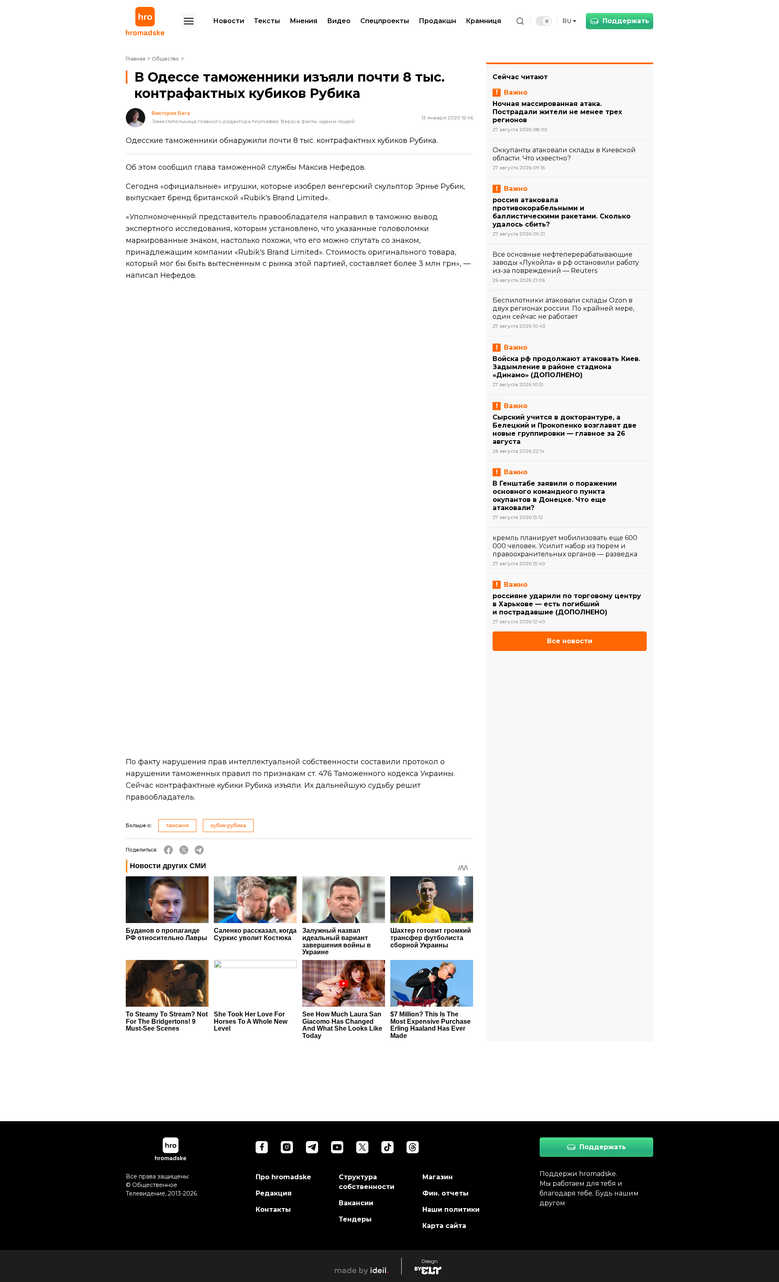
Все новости (569, 641)
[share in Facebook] (168, 849)
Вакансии (356, 1203)
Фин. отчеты (445, 1193)
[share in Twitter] (183, 849)
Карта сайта (444, 1226)
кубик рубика (228, 825)
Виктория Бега (171, 113)
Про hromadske (283, 1177)
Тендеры (355, 1219)
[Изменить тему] (544, 21)
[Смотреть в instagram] (287, 1147)
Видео (339, 21)
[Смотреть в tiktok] (387, 1147)
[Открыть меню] (189, 21)
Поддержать (626, 21)
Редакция (274, 1193)
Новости (228, 21)
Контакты (273, 1209)
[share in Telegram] (199, 849)
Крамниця (483, 21)
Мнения (303, 21)
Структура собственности (366, 1182)
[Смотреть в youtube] (337, 1147)
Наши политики (451, 1209)
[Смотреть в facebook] (262, 1147)
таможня (177, 825)
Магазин (437, 1177)
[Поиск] (520, 21)
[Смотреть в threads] (413, 1147)
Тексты (267, 21)
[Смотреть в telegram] (312, 1147)
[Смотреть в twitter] (362, 1147)
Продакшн (437, 21)
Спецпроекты (384, 21)
